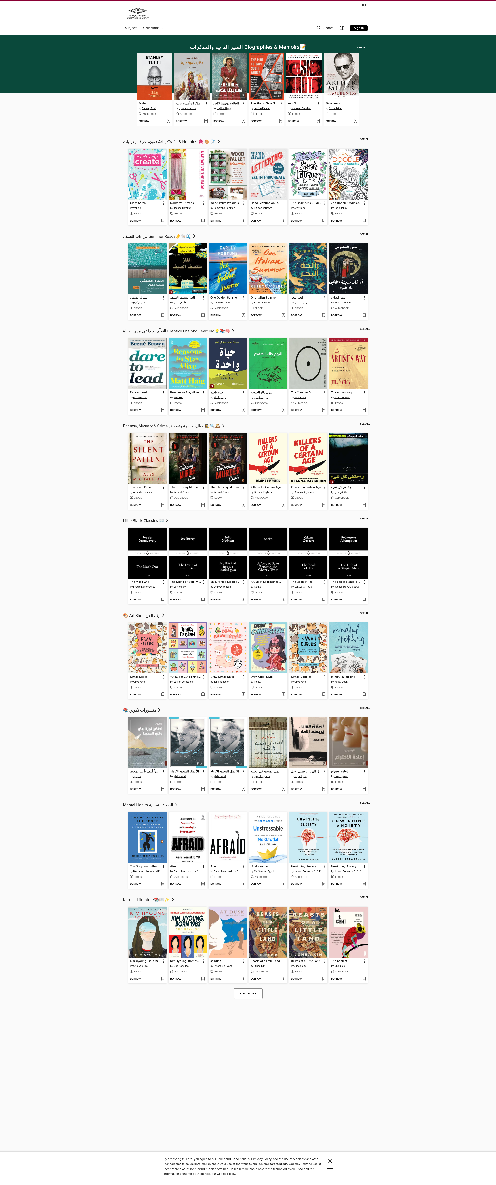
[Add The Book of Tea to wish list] (323, 599)
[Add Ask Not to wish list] (318, 121)
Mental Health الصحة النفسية (148, 805)
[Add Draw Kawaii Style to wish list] (243, 694)
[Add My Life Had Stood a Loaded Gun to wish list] (243, 599)
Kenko (257, 586)
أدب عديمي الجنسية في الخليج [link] (266, 771)
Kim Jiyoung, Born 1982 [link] (145, 961)
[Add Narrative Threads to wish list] (203, 220)
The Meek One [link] (139, 582)
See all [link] (362, 47)
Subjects (131, 28)
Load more (248, 993)
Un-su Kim (340, 966)
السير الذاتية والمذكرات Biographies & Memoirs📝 (248, 47)
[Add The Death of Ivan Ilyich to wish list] (203, 599)
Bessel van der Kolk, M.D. (147, 871)
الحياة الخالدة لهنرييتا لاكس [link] (227, 103)
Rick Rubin (300, 397)
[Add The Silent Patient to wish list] (162, 505)
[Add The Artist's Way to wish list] (364, 410)
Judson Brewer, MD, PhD (307, 871)
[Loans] (342, 29)
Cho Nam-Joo (181, 966)
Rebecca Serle (262, 302)
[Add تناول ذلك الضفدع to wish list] (283, 410)
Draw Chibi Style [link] (262, 677)
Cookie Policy (226, 1174)
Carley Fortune (222, 302)
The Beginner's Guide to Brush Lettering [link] (306, 203)
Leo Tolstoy (180, 586)
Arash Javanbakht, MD (186, 871)
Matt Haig (179, 397)
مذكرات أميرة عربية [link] (188, 103)
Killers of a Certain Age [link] (266, 487)
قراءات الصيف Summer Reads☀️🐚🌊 (157, 236)
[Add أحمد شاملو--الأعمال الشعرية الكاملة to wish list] (203, 789)
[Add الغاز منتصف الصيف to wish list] (203, 315)
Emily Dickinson (222, 586)
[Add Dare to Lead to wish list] (162, 410)
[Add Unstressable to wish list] (283, 884)
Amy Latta (300, 208)
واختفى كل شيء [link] (341, 487)
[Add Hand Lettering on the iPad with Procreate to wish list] (283, 220)
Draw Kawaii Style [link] (222, 677)
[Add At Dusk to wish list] (243, 978)
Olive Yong (139, 681)
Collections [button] (152, 28)
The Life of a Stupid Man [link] (346, 582)
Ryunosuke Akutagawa (347, 586)
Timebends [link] (333, 103)
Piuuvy (257, 681)
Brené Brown (140, 397)
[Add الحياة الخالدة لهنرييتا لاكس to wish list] (243, 121)
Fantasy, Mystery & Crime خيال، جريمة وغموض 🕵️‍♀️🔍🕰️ (172, 426)
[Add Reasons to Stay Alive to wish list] (203, 410)
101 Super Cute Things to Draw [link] (186, 677)
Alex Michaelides (142, 492)
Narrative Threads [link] (182, 203)
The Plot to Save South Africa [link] (265, 103)
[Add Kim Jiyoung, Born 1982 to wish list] (162, 978)
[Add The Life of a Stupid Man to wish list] (364, 599)
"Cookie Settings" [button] (217, 1169)
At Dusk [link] (215, 961)
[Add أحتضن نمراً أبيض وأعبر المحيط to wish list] (162, 789)
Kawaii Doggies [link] (301, 677)
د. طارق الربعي (262, 776)
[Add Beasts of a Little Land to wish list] (283, 978)
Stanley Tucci (149, 108)
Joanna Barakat (182, 208)
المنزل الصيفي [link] (139, 298)
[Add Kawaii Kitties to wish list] (162, 694)
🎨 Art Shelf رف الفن (142, 615)
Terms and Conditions (231, 1159)
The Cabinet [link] (339, 961)
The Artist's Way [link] (341, 392)
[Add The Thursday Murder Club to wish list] (203, 505)
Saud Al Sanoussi (343, 302)
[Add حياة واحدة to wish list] (243, 410)
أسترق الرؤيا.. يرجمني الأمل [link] (306, 771)
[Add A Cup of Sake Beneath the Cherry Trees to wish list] (283, 599)
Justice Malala (262, 108)
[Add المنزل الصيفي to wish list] (162, 315)
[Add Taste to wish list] (168, 121)
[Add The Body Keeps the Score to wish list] (162, 884)
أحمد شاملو (180, 776)
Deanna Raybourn (263, 492)
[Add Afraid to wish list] (203, 884)
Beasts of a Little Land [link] (265, 961)
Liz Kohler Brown (263, 208)
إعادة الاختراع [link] (339, 771)
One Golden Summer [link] (224, 298)
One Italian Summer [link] (263, 298)
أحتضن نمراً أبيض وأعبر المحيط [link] (145, 771)
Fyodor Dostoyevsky (144, 586)
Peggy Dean (341, 681)
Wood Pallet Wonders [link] (224, 203)
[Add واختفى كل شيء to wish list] (364, 505)
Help (364, 5)
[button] (324, 29)
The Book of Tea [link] (302, 582)
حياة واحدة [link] (216, 392)
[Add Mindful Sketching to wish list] (364, 694)
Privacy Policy (262, 1159)
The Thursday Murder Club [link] (186, 487)
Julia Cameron (342, 397)
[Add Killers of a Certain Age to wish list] (283, 505)
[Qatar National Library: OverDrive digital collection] (138, 14)
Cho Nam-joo (140, 966)
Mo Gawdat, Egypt (264, 871)
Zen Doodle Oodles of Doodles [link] (346, 203)
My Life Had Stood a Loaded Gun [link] (226, 582)
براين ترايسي (261, 397)
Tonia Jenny (340, 208)
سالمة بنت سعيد (187, 108)
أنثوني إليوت (341, 776)
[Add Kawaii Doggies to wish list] (323, 694)
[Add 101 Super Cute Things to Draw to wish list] (203, 694)
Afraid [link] (174, 866)
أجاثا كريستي (180, 302)
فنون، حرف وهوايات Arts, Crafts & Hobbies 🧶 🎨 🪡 (170, 141)
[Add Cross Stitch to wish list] (162, 220)
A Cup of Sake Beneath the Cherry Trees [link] (266, 582)
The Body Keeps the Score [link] (145, 866)
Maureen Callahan (301, 108)
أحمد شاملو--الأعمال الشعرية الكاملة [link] (186, 771)
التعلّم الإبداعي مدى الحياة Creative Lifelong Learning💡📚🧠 (177, 331)
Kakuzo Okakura (303, 586)
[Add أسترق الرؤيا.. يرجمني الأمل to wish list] (323, 789)
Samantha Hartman (224, 208)
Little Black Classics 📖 (144, 520)
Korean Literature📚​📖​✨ (147, 899)
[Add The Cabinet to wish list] (364, 978)
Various (137, 208)
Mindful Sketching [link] (343, 677)
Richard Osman (182, 492)
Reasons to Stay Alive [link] (184, 392)
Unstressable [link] (259, 866)
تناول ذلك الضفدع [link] (261, 392)
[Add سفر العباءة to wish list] (364, 315)
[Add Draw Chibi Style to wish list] (283, 694)
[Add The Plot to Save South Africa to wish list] (280, 121)
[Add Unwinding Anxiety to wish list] (323, 884)
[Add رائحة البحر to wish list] (323, 315)
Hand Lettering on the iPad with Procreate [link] (266, 203)
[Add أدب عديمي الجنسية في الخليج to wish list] (283, 789)
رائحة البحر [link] (297, 298)
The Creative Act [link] (302, 392)
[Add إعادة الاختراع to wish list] (364, 789)
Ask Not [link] (293, 103)
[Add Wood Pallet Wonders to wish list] (243, 220)
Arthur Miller (335, 108)
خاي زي (137, 776)
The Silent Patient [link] (141, 487)
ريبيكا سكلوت (224, 108)
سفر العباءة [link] (338, 298)
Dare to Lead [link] (138, 392)
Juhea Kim (259, 966)
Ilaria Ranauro (221, 681)
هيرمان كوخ (139, 302)
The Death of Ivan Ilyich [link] (186, 582)
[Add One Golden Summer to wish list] (243, 315)
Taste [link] (142, 103)
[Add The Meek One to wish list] (162, 599)
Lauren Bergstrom (183, 681)
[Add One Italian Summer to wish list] (283, 315)
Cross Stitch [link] (138, 203)
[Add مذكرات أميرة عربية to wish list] (205, 121)
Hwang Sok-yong (223, 966)
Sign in (359, 28)
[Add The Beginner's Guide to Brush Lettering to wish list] (323, 220)
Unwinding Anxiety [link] (303, 866)
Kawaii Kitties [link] (138, 677)
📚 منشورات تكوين (140, 710)
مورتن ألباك (220, 397)
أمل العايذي (300, 776)
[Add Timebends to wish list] (355, 121)
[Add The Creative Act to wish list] (323, 410)
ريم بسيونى (300, 302)
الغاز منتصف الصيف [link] (182, 298)
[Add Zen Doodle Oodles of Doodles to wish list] (364, 220)
